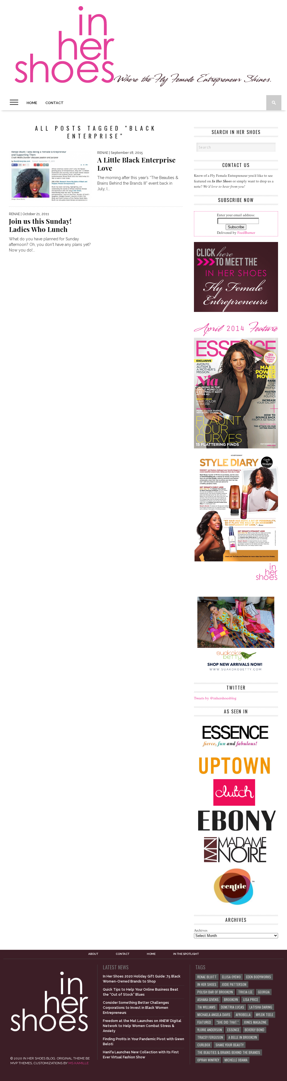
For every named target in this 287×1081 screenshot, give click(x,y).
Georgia (264, 992)
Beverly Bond (254, 1029)
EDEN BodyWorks (258, 976)
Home (32, 103)
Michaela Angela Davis (213, 1014)
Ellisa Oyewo (231, 976)
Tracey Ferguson (210, 1037)
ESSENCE (233, 1029)
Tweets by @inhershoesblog (215, 698)
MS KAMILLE (78, 1063)
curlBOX (203, 1044)
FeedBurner (246, 232)
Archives (200, 930)
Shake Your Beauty (230, 1044)
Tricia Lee (245, 992)
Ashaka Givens (208, 999)
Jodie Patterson (234, 984)
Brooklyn (231, 999)
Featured (204, 1022)
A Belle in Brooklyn (242, 1037)
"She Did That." (227, 1022)
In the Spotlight (186, 954)
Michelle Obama (235, 1060)
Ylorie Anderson (209, 1029)
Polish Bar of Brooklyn (215, 992)
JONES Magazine (255, 1022)
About (93, 954)
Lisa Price (250, 999)
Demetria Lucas (232, 1007)
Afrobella (243, 1014)
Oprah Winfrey (208, 1060)
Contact (54, 103)
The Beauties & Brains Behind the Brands (228, 1052)
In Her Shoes (206, 984)
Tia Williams (206, 1007)
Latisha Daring (260, 1007)
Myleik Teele (264, 1014)
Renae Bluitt (207, 976)
